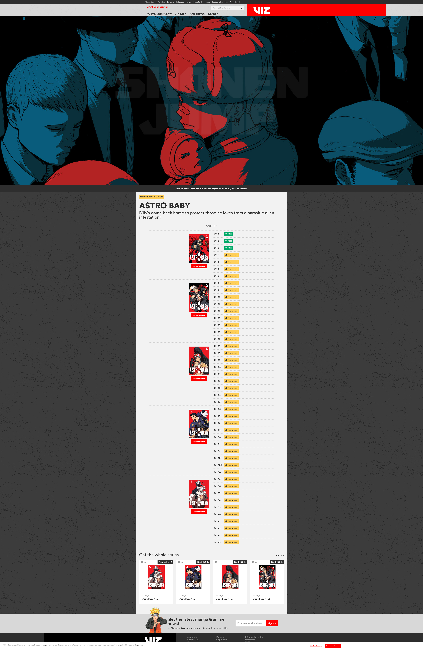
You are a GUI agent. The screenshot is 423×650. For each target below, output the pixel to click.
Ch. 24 (217, 395)
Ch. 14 (217, 325)
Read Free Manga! (232, 2)
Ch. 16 (217, 339)
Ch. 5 (216, 262)
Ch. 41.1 (217, 528)
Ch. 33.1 (218, 465)
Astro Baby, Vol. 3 (225, 599)
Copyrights (221, 639)
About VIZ (192, 637)
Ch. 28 (217, 423)
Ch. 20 (217, 367)
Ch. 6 (216, 269)
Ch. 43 (217, 542)
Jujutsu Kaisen (217, 2)
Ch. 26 (217, 409)
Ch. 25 (217, 402)
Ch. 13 (217, 318)
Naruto (188, 2)
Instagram (250, 639)
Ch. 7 (216, 276)
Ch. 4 (216, 255)
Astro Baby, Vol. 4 (188, 599)
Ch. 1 (216, 233)
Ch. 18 (217, 353)
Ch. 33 (217, 458)
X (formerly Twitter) (254, 637)
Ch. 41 (217, 521)
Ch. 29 (217, 430)
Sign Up (272, 623)
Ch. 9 (216, 290)
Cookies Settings (316, 646)
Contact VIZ (193, 639)
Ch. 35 (217, 479)
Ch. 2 (216, 241)
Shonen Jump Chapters (151, 197)
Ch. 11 (217, 304)
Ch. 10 (217, 297)
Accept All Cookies (332, 646)
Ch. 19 (217, 360)
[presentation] (228, 234)
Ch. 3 (216, 248)
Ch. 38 (217, 500)
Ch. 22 (217, 381)
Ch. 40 (217, 514)
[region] (211, 646)
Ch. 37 (217, 493)
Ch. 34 (217, 472)
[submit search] (242, 8)
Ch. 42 (217, 535)
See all (280, 555)
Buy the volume (198, 266)
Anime (180, 13)
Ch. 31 (217, 444)
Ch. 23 (217, 388)
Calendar (197, 13)
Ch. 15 (217, 332)
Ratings (220, 637)
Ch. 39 (217, 507)
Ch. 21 (217, 374)
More (212, 13)
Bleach (207, 2)
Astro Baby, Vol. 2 (262, 599)
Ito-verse (170, 2)
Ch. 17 (217, 346)
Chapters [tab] (211, 225)
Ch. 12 (217, 311)
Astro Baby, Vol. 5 (151, 599)
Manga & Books (158, 13)
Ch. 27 (217, 416)
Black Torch (197, 2)
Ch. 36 (217, 486)
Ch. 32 (217, 451)
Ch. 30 (217, 437)
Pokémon (180, 2)
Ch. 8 (216, 283)
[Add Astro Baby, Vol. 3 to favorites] (216, 562)
